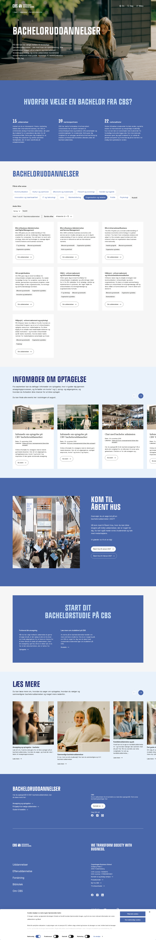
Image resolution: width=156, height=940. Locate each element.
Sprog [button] (15, 211)
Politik (112, 197)
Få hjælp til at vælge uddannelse (24, 806)
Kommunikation (21, 192)
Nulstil (134, 198)
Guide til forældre (19, 810)
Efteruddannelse (22, 871)
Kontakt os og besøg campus (101, 877)
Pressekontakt (96, 880)
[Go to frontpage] (23, 6)
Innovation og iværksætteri (26, 197)
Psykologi (124, 197)
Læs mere (16, 759)
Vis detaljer (96, 936)
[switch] (56, 936)
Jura (62, 197)
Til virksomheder (96, 886)
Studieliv (64, 647)
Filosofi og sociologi (86, 192)
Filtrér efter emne (19, 186)
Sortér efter (48, 216)
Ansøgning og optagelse (22, 803)
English (121, 6)
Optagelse (22, 649)
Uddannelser (23, 12)
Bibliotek (18, 884)
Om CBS (18, 891)
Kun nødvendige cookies (133, 920)
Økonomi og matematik (63, 192)
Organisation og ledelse (95, 197)
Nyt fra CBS (95, 883)
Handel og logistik (106, 192)
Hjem (15, 12)
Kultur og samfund (40, 192)
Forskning (18, 878)
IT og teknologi (48, 197)
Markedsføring (75, 197)
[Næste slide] (140, 395)
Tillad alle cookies (132, 914)
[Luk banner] (149, 912)
